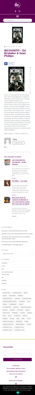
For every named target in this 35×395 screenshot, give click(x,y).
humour (29, 313)
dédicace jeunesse (26, 307)
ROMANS (4, 283)
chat (28, 301)
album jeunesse (17, 293)
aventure (17, 298)
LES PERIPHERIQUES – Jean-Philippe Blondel (12, 244)
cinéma (5, 304)
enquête (12, 310)
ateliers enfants (7, 298)
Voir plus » (14, 178)
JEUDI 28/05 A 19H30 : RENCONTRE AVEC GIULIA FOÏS (14, 231)
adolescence (6, 293)
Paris (23, 318)
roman (26, 321)
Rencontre (19, 321)
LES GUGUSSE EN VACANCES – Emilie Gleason (19, 162)
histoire (22, 313)
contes (21, 304)
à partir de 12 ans (19, 330)
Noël (18, 318)
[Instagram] (19, 11)
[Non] (33, 390)
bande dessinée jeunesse (10, 301)
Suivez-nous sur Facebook (16, 374)
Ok (18, 392)
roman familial (20, 324)
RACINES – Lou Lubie (19, 181)
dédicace (15, 307)
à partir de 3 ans (7, 327)
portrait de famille (8, 321)
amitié (25, 293)
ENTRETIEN (4, 263)
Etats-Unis (20, 310)
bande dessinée (26, 298)
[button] (17, 16)
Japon (9, 315)
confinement (13, 304)
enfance (5, 310)
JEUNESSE (4, 280)
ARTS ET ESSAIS (5, 274)
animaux (20, 295)
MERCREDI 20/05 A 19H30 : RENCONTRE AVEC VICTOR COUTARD (17, 234)
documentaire (7, 307)
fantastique (6, 313)
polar (28, 318)
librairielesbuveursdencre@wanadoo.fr (16, 371)
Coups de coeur (18, 142)
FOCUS (3, 266)
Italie (4, 315)
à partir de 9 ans (7, 330)
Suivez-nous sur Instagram (16, 380)
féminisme (15, 313)
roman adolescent (8, 324)
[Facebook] (15, 11)
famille (27, 310)
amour (5, 295)
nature (12, 318)
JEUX (3, 269)
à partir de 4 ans (19, 327)
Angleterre (12, 295)
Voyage (29, 324)
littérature (17, 315)
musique (5, 318)
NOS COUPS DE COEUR (7, 272)
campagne (22, 301)
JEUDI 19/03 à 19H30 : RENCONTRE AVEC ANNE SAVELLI (15, 241)
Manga (25, 315)
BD (6, 147)
